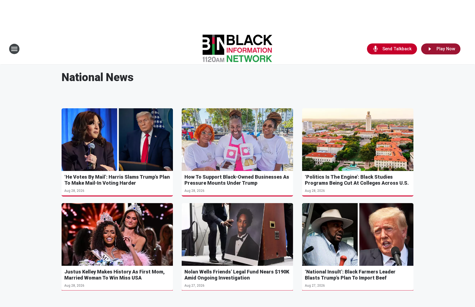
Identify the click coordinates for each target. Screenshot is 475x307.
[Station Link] (237, 49)
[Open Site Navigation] (14, 48)
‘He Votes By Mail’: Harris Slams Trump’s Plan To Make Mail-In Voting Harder (117, 180)
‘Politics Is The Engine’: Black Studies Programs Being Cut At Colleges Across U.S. (357, 180)
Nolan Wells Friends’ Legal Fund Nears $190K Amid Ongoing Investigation (236, 275)
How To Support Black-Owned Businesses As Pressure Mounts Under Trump (236, 180)
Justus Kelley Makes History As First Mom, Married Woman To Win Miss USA (114, 275)
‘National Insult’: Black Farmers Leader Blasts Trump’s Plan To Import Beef (350, 275)
